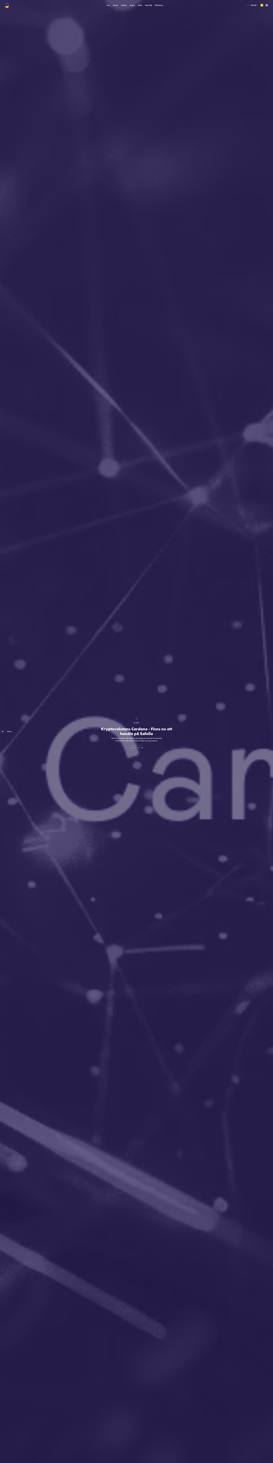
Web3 (140, 5)
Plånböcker (159, 5)
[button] (115, 5)
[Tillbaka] (2, 731)
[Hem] (7, 5)
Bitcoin (115, 5)
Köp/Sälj (148, 5)
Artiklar (124, 5)
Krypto (132, 5)
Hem (108, 5)
